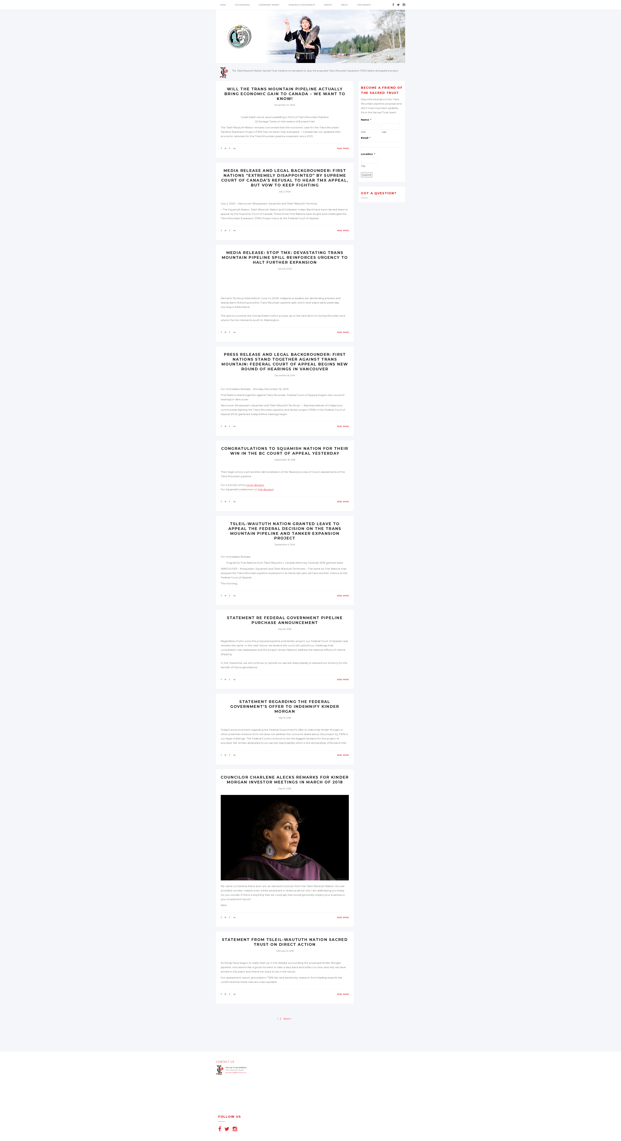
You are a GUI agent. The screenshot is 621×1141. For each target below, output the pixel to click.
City (363, 166)
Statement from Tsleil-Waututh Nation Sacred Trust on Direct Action (285, 942)
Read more (343, 148)
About (344, 5)
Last (384, 132)
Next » (287, 1018)
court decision (255, 485)
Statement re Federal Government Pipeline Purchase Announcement (285, 620)
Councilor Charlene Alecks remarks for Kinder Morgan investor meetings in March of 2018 (285, 779)
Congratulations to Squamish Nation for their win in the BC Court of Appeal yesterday (284, 451)
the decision (266, 489)
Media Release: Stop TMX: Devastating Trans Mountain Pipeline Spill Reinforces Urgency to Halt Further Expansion (285, 257)
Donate (328, 5)
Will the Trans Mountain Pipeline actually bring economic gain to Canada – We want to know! (284, 94)
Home (223, 5)
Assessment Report (269, 5)
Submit (366, 174)
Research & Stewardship (302, 5)
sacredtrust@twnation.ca (236, 1072)
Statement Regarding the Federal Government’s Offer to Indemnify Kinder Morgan (284, 706)
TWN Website (364, 5)
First (363, 132)
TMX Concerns (242, 5)
